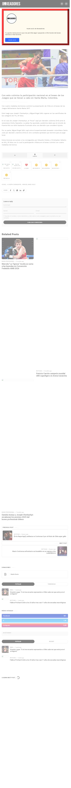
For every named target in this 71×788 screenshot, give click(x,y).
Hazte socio (12, 40)
